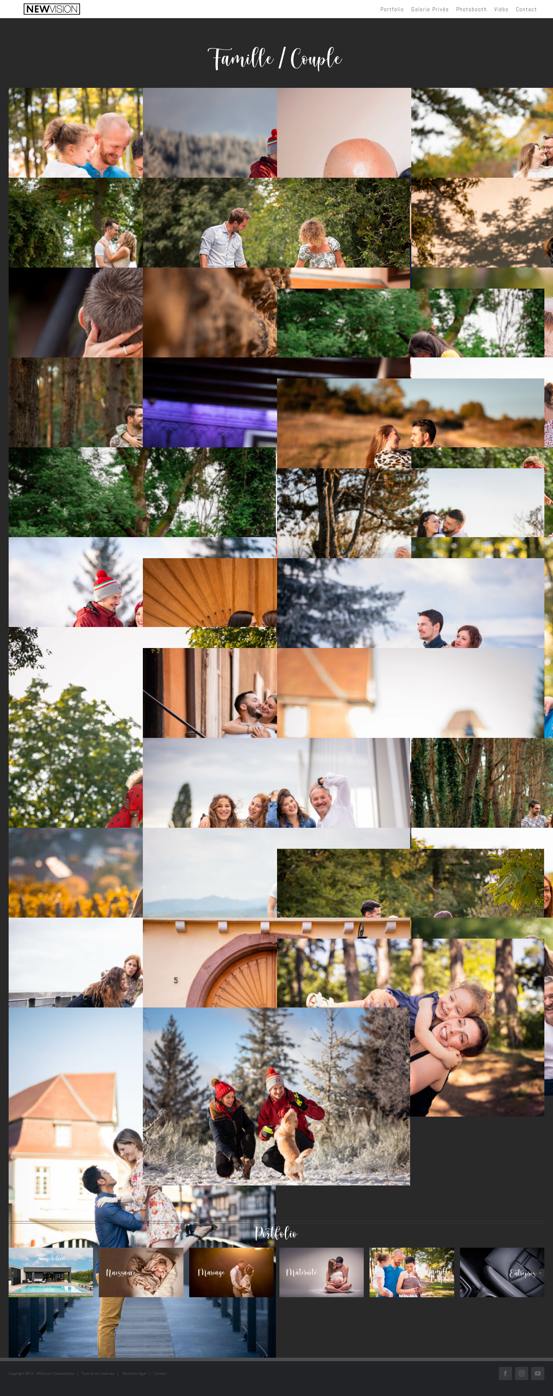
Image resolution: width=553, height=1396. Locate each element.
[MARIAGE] (231, 1272)
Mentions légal (134, 1373)
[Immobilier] (51, 1272)
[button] (13, 1273)
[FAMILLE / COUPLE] (412, 1272)
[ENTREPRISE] (502, 1272)
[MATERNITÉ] (321, 1272)
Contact (160, 1373)
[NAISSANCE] (141, 1272)
